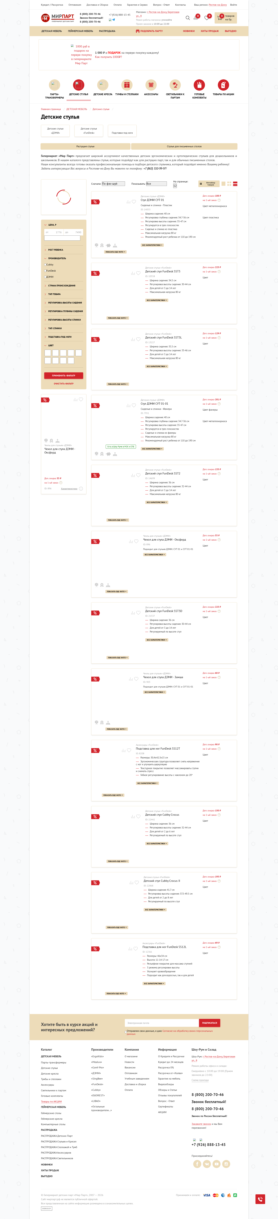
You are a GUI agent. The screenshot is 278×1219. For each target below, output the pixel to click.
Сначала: (96, 183)
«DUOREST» (98, 1095)
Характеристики (69, 488)
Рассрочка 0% (166, 1067)
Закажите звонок (201, 1123)
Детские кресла (50, 1073)
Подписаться (209, 1022)
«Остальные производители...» (101, 1108)
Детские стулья (49, 1068)
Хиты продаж (50, 1170)
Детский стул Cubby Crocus (162, 814)
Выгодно (47, 1176)
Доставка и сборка (135, 1084)
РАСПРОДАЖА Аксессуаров (56, 1152)
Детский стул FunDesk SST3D (163, 611)
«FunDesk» (97, 1084)
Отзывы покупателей (170, 1095)
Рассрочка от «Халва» (170, 1073)
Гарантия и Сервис (137, 4)
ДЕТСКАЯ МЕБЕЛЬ (51, 1056)
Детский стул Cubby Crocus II (162, 881)
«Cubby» (96, 1089)
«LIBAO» (96, 1101)
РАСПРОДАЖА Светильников (57, 1158)
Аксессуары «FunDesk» (147, 745)
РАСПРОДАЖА (49, 1130)
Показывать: (138, 183)
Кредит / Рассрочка (52, 4)
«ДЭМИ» (96, 1073)
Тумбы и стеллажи (51, 1079)
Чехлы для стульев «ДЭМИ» (58, 445)
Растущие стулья (85, 146)
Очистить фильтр (64, 383)
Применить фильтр (63, 375)
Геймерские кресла (51, 1118)
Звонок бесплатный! (91, 18)
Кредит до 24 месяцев (170, 1062)
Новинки (47, 1164)
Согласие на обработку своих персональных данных (170, 1032)
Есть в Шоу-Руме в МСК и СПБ (120, 446)
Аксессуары (47, 1084)
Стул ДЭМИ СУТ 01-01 (154, 403)
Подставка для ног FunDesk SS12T (158, 748)
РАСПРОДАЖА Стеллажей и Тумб (59, 1147)
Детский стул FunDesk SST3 (162, 271)
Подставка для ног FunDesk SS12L (164, 947)
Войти (233, 4)
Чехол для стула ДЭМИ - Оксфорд (59, 450)
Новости (129, 1062)
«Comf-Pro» (97, 1067)
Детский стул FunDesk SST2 (162, 473)
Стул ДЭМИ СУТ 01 (152, 200)
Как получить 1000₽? (108, 57)
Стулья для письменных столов (184, 146)
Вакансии (130, 1067)
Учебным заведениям (137, 1078)
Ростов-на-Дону (218, 4)
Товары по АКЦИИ (51, 1101)
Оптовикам (75, 4)
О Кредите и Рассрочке (171, 1056)
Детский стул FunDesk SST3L (163, 337)
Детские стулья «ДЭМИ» (153, 196)
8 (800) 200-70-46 (90, 14)
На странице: (180, 181)
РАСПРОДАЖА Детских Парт (57, 1135)
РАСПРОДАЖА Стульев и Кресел (58, 1141)
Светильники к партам (53, 1090)
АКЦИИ (162, 1112)
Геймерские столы (51, 1113)
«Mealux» (96, 1062)
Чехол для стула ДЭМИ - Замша (163, 677)
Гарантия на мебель (169, 1078)
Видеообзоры (166, 1084)
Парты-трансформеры (53, 1062)
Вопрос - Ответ (161, 4)
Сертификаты (165, 1106)
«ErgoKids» (97, 1056)
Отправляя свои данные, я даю (170, 1032)
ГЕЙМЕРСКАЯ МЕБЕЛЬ (53, 1107)
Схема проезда (200, 1080)
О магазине (131, 1056)
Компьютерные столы (53, 1124)
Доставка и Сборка (97, 4)
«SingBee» (97, 1078)
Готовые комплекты (52, 1095)
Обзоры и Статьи (167, 1089)
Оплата (118, 4)
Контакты (180, 4)
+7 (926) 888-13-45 (119, 14)
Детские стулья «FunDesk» (158, 267)
